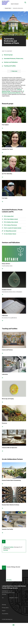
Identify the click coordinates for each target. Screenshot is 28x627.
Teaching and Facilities (10, 66)
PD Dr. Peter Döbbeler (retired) (11, 219)
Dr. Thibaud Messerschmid (10, 231)
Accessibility (5, 613)
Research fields (8, 8)
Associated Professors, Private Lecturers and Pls (15, 58)
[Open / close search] (25, 2)
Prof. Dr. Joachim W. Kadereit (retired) (12, 228)
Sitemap (4, 604)
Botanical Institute (9, 547)
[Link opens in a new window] (14, 573)
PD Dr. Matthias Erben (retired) (11, 222)
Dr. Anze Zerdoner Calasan (10, 234)
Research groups (8, 54)
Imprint (3, 610)
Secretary (5, 550)
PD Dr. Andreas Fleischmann (10, 225)
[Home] (4, 568)
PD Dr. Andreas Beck (8, 216)
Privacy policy (5, 607)
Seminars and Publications (11, 62)
